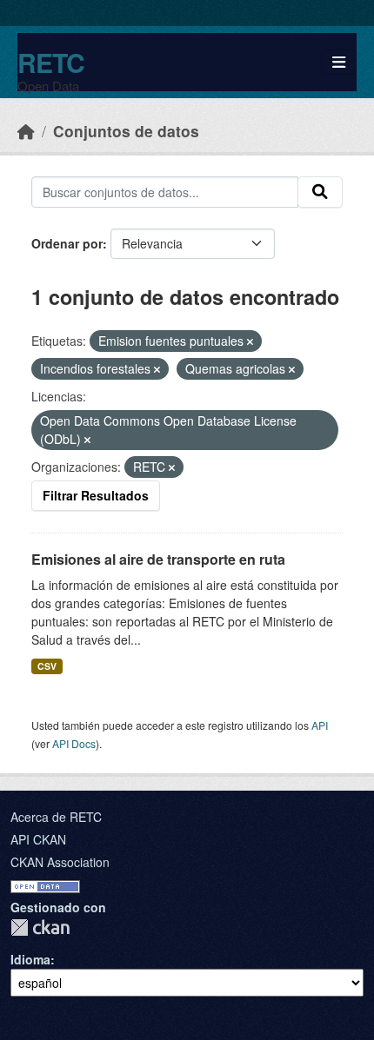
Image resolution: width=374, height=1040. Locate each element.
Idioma (30, 959)
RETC (50, 62)
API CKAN (38, 839)
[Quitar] (250, 341)
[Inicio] (26, 131)
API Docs (74, 743)
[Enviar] (320, 192)
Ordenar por (67, 243)
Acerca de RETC (56, 816)
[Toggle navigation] (339, 62)
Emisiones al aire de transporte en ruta (158, 559)
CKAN (40, 927)
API (319, 725)
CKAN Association (60, 862)
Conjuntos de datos (126, 131)
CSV (47, 665)
